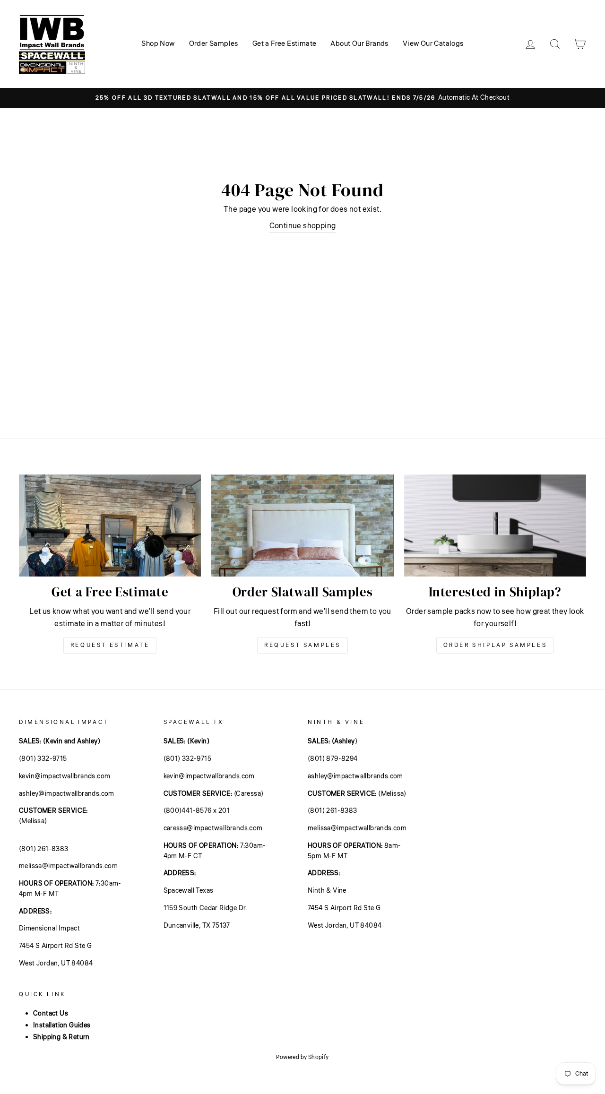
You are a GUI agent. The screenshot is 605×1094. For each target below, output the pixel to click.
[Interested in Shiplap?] (495, 525)
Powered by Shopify (302, 1057)
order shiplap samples (495, 645)
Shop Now (157, 44)
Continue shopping (302, 226)
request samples (302, 645)
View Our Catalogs (433, 44)
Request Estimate (110, 645)
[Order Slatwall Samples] (302, 525)
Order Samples (213, 44)
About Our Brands (359, 44)
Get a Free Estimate (284, 44)
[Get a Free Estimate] (110, 525)
